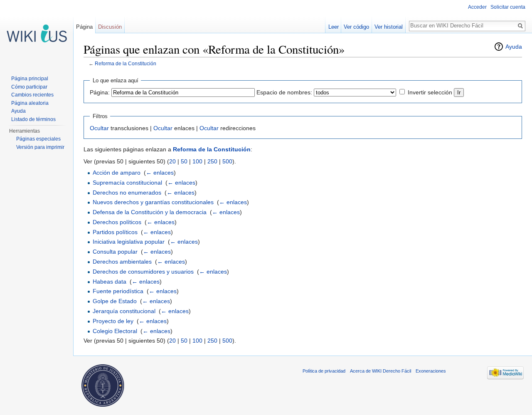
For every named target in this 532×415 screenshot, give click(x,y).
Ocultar (99, 128)
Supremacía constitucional (127, 182)
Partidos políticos (115, 232)
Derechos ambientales (122, 261)
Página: (100, 92)
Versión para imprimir (40, 147)
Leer (333, 27)
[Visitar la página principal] (36, 33)
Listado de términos (33, 119)
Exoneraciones (431, 370)
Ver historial (388, 27)
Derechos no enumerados (127, 192)
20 (172, 161)
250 (212, 161)
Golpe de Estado (115, 301)
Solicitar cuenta (507, 7)
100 (197, 161)
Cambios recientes (32, 95)
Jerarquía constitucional (124, 311)
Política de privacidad (324, 370)
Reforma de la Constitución (125, 63)
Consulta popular (115, 251)
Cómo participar (29, 87)
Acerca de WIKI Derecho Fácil (380, 370)
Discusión (110, 27)
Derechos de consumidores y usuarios (143, 271)
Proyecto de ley (113, 321)
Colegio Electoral (115, 331)
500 (227, 161)
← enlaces (160, 172)
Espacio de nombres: (284, 92)
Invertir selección (430, 92)
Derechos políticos (117, 222)
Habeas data (109, 281)
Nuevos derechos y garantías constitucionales (153, 202)
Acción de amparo (116, 172)
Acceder (477, 7)
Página (84, 27)
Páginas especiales (38, 139)
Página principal (29, 79)
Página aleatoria (30, 103)
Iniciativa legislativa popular (129, 241)
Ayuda (513, 46)
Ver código (356, 27)
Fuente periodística (118, 291)
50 (184, 161)
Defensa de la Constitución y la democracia (150, 212)
